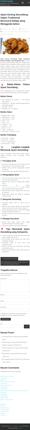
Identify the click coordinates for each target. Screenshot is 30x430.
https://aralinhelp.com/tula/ (7, 381)
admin (15, 29)
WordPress (19, 428)
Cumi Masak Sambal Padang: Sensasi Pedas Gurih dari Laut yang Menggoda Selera (14, 263)
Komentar (3, 278)
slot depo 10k (24, 390)
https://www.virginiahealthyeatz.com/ (12, 187)
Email (2, 301)
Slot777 (2, 406)
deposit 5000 (4, 396)
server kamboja (4, 408)
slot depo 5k (3, 378)
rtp (23, 77)
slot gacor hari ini (5, 409)
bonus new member (5, 385)
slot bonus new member (7, 376)
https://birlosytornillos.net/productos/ (10, 390)
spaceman (3, 380)
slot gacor (3, 392)
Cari (1, 323)
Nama (2, 294)
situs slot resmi (4, 411)
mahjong (2, 413)
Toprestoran (6, 1)
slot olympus (3, 389)
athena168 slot (4, 398)
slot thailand (3, 383)
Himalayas (19, 426)
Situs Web (3, 307)
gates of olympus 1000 (6, 399)
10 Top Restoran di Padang (9, 258)
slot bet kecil (3, 387)
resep (3, 31)
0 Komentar (23, 29)
